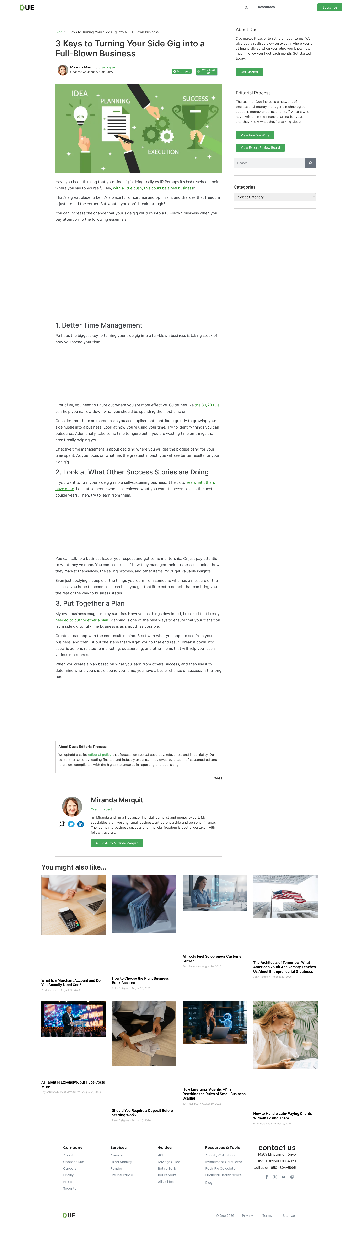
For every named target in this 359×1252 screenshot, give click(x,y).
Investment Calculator (223, 1161)
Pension (117, 1168)
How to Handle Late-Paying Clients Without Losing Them (282, 1115)
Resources (266, 7)
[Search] (310, 163)
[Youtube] (283, 1177)
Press (67, 1181)
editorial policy (100, 755)
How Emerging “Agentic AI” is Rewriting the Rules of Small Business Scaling (214, 1093)
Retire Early (167, 1168)
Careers (69, 1168)
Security (69, 1188)
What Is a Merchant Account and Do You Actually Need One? (71, 982)
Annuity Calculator (220, 1155)
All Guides (166, 1181)
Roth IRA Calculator (221, 1168)
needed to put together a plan (81, 620)
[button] (246, 7)
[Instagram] (292, 1177)
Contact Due (73, 1161)
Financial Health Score (223, 1175)
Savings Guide (169, 1161)
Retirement (167, 1175)
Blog (59, 32)
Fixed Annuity (121, 1161)
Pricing (68, 1175)
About (68, 1155)
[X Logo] (275, 1177)
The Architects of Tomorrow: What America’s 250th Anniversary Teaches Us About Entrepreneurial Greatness (284, 967)
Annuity (117, 1155)
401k (161, 1155)
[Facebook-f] (266, 1177)
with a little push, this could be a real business (153, 188)
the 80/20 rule (207, 405)
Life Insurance (122, 1175)
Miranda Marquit (117, 800)
